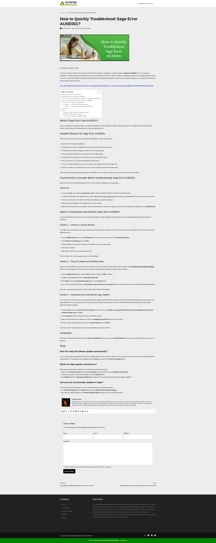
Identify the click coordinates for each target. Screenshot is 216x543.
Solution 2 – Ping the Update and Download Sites (77, 104)
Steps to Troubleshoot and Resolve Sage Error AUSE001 (77, 100)
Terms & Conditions (67, 511)
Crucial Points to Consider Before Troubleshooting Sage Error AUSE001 (81, 98)
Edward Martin (66, 28)
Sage (65, 12)
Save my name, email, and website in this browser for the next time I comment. (88, 467)
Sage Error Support (85, 28)
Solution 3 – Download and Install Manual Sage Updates (78, 106)
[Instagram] (85, 411)
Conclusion (65, 108)
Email (95, 433)
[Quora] (80, 411)
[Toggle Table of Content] (98, 92)
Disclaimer (64, 514)
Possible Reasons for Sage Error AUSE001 (73, 96)
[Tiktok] (87, 411)
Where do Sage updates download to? (74, 114)
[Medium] (64, 411)
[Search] (154, 3)
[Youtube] (83, 411)
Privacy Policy (65, 507)
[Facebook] (66, 411)
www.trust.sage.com (108, 196)
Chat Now (124, 540)
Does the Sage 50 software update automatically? (77, 112)
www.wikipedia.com (87, 193)
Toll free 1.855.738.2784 (146, 3)
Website (126, 433)
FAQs (63, 110)
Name (65, 433)
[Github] (71, 411)
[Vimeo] (73, 411)
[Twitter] (68, 411)
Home (61, 12)
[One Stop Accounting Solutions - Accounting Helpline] (68, 3)
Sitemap (64, 518)
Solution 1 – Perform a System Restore (74, 102)
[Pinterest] (76, 411)
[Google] (78, 411)
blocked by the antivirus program (143, 266)
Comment (66, 441)
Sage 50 (77, 28)
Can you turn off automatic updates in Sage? (76, 116)
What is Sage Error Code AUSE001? (72, 94)
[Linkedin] (61, 411)
